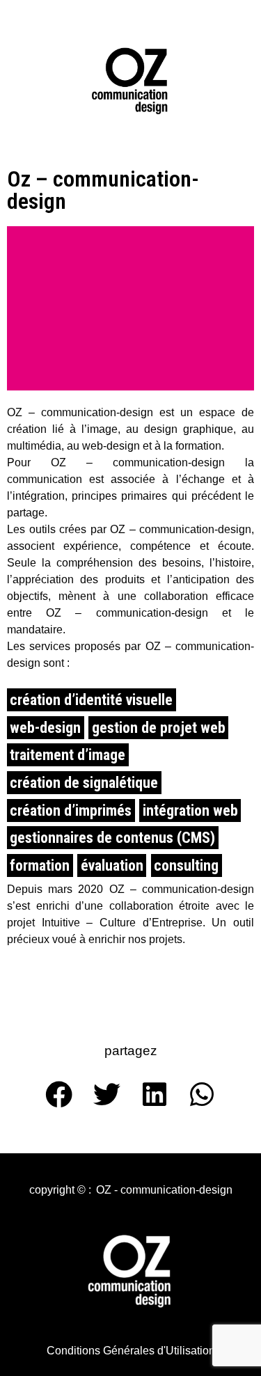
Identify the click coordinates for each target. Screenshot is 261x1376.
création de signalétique (84, 782)
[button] (60, 1190)
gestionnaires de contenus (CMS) (112, 837)
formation (40, 865)
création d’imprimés (71, 810)
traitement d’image (67, 755)
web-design (45, 727)
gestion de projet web (159, 727)
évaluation (112, 865)
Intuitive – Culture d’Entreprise (122, 922)
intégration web (190, 810)
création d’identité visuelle (91, 700)
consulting (186, 865)
